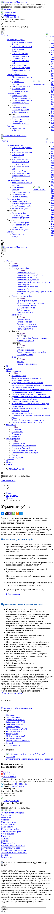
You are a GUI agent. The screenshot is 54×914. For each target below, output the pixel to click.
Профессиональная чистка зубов (20, 120)
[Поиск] (3, 29)
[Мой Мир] (21, 513)
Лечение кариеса (19, 96)
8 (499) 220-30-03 (11, 17)
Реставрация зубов (20, 103)
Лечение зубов (13, 93)
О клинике (16, 429)
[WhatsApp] (13, 513)
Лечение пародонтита (21, 98)
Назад (17, 263)
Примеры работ (19, 443)
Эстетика (5, 838)
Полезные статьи (8, 822)
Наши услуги (7, 827)
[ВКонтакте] (2, 513)
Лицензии (5, 820)
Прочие (4, 855)
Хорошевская (10, 12)
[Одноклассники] (17, 513)
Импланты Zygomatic (10, 848)
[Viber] (10, 513)
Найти (4, 909)
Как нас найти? (8, 824)
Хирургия (5, 836)
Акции (41, 84)
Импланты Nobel (19, 65)
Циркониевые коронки (18, 83)
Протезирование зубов (17, 75)
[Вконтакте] (7, 486)
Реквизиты (6, 817)
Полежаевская (10, 15)
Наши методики (19, 375)
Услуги (4, 35)
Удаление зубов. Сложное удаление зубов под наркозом (20, 109)
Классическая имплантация (13, 850)
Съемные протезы (20, 91)
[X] (6, 513)
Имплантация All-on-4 (22, 46)
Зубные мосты (18, 89)
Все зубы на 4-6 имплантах (13, 845)
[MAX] (6, 810)
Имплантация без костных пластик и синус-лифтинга (20, 55)
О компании (6, 815)
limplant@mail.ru (8, 480)
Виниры (10, 126)
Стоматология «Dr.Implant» (13, 813)
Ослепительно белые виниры (14, 852)
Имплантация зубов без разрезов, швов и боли (21, 70)
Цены (35, 84)
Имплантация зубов (16, 39)
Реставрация (6, 857)
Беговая (7, 9)
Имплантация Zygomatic (18, 50)
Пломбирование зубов (22, 100)
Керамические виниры (18, 129)
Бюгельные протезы (21, 86)
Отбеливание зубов (20, 117)
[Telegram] (7, 489)
